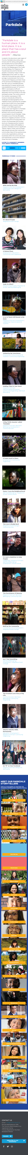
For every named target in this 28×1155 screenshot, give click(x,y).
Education (15, 253)
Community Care (8, 428)
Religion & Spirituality (10, 286)
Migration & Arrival (9, 425)
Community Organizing (10, 391)
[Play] (4, 148)
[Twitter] (8, 1146)
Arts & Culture (12, 494)
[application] (14, 148)
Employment (15, 427)
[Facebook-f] (4, 1146)
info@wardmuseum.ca (13, 1122)
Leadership (17, 254)
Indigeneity (6, 560)
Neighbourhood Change (11, 629)
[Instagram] (12, 1146)
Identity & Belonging (9, 493)
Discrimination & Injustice (11, 389)
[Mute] (19, 148)
